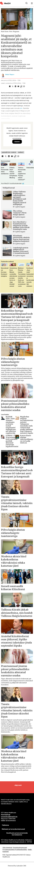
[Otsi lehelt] (26, 3)
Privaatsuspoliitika (9, 849)
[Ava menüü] (32, 3)
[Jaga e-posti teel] (18, 86)
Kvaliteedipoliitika (21, 849)
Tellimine (5, 825)
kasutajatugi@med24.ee (9, 817)
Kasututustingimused (20, 847)
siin (21, 108)
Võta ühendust (7, 847)
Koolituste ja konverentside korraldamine (17, 834)
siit (23, 183)
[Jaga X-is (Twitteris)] (12, 86)
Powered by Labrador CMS (17, 866)
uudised (20, 152)
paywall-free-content (9, 152)
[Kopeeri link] (21, 86)
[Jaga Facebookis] (9, 86)
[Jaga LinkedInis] (15, 86)
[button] (2, 161)
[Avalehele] (11, 3)
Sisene (17, 142)
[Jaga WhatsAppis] (24, 86)
